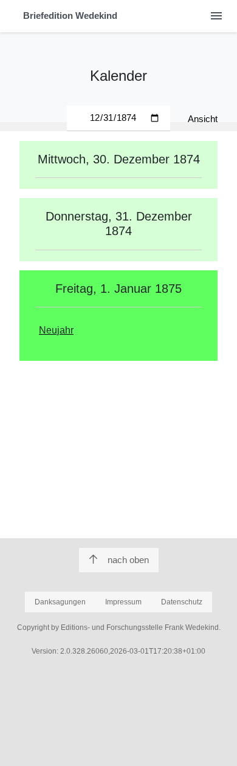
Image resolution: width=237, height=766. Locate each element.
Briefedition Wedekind (70, 15)
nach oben (128, 560)
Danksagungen (60, 602)
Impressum (123, 602)
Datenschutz (181, 602)
